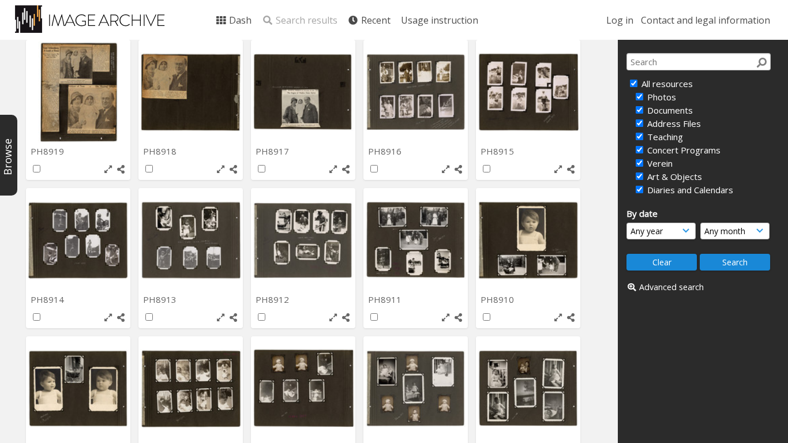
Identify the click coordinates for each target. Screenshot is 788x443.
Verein (659, 163)
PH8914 (48, 299)
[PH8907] (303, 388)
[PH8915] (528, 92)
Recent (375, 20)
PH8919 (48, 151)
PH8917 (273, 151)
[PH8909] (78, 388)
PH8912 (273, 299)
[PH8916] (415, 92)
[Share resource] (121, 169)
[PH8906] (415, 388)
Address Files (673, 123)
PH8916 (386, 151)
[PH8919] (78, 92)
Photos (660, 97)
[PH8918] (190, 92)
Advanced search (671, 286)
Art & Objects (673, 176)
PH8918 (161, 151)
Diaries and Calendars (689, 190)
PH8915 (498, 151)
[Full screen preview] (108, 169)
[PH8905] (528, 388)
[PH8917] (303, 92)
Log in (619, 20)
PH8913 (161, 299)
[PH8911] (415, 240)
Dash (239, 20)
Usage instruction (439, 20)
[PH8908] (190, 388)
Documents (669, 110)
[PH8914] (78, 240)
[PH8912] (303, 240)
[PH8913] (190, 240)
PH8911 (386, 299)
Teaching (664, 136)
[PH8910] (528, 240)
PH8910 (498, 299)
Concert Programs (683, 150)
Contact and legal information (705, 20)
